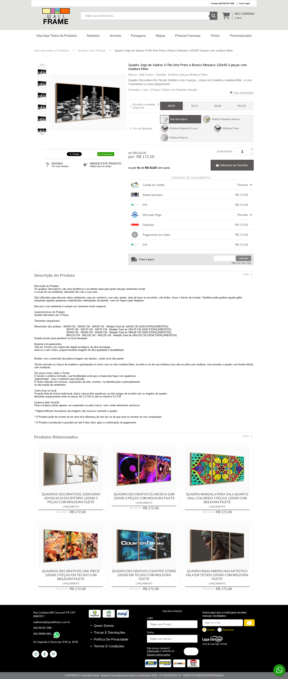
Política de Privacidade (109, 639)
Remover (228, 629)
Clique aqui (153, 651)
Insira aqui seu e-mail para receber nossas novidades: (224, 614)
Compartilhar (107, 154)
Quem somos (102, 626)
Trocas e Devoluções (107, 632)
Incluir (211, 629)
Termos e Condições (107, 646)
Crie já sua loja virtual (214, 643)
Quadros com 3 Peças (92, 50)
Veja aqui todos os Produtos (51, 50)
